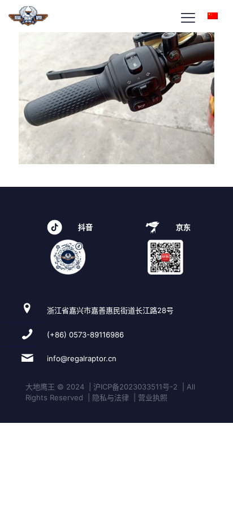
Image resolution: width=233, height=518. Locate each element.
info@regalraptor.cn (81, 358)
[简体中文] (212, 16)
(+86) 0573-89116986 (85, 334)
